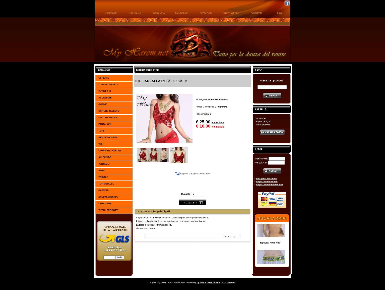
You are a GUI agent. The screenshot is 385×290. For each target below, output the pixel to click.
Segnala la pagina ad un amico (194, 173)
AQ (279, 13)
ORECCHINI (104, 203)
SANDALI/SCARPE (108, 197)
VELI (100, 144)
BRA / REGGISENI (107, 137)
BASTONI (103, 190)
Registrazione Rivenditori (269, 184)
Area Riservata (228, 283)
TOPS (101, 131)
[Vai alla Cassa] (272, 135)
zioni (206, 13)
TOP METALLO (106, 184)
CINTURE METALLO (109, 117)
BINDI (101, 170)
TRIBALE (103, 177)
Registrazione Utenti (267, 181)
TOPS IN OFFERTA (108, 84)
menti (181, 13)
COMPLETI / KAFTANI (109, 150)
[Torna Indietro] (192, 238)
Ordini (231, 13)
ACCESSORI (104, 97)
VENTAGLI (103, 164)
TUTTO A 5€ (104, 91)
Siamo (135, 13)
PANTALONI (104, 124)
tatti (256, 13)
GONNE (102, 104)
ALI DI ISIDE (104, 157)
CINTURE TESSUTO (108, 111)
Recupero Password (266, 178)
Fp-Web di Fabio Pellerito (208, 283)
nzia (159, 13)
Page (110, 13)
